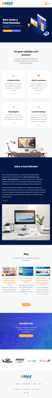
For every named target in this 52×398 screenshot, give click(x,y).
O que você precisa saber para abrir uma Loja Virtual (9, 280)
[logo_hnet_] (7, 2)
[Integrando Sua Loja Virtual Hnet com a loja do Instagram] (42, 271)
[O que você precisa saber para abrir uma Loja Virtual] (9, 271)
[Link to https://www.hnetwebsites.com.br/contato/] (46, 3)
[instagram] (27, 392)
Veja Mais (13, 93)
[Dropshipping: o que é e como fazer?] (26, 271)
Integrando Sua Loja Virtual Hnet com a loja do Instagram (43, 280)
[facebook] (24, 392)
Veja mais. (5, 200)
